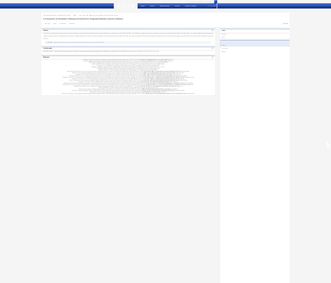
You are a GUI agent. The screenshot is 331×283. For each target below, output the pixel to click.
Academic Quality (209, 2)
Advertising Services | (200, 2)
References (224, 51)
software (67, 42)
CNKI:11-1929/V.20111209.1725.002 (151, 51)
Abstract (223, 37)
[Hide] (328, 146)
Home (143, 6)
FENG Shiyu (72, 23)
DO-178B (101, 42)
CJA (214, 6)
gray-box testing (72, 42)
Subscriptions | (191, 2)
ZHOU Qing (47, 23)
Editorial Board (164, 6)
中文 (209, 5)
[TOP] (328, 143)
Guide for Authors (190, 6)
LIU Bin (55, 23)
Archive (177, 6)
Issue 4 (80, 15)
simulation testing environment (82, 42)
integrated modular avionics (59, 42)
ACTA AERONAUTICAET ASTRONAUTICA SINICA (57, 15)
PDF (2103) (224, 34)
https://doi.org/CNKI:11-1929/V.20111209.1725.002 (105, 15)
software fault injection (94, 42)
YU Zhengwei (63, 23)
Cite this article (225, 48)
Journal (152, 6)
